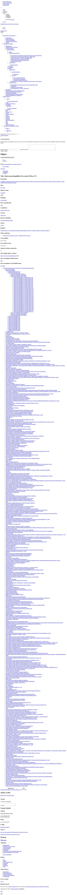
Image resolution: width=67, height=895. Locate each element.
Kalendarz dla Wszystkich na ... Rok (13, 747)
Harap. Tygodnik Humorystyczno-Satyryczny (15, 434)
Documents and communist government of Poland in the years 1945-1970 (26, 55)
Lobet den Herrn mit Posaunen (12, 407)
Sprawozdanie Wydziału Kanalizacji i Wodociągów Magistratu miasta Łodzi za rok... (23, 645)
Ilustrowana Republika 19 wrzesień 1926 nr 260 (24, 298)
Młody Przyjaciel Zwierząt (11, 528)
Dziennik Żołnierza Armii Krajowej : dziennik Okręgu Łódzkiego (19, 433)
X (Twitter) (8, 17)
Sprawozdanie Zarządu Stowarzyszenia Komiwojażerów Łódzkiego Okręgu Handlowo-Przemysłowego (27, 394)
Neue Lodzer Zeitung (10, 269)
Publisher (9, 106)
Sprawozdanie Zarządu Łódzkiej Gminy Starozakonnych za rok (19, 661)
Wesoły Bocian (9, 417)
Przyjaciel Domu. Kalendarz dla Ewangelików (15, 699)
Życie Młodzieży (9, 459)
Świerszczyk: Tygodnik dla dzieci (13, 740)
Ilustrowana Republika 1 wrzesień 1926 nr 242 (23, 277)
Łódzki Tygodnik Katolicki (11, 592)
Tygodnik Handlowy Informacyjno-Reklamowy (16, 466)
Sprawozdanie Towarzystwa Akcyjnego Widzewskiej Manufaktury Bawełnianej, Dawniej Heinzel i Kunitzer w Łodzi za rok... (32, 642)
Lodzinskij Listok (9, 409)
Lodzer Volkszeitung (10, 383)
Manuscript (16, 74)
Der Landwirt (8, 684)
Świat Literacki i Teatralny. (11, 386)
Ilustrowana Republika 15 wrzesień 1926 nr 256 (24, 294)
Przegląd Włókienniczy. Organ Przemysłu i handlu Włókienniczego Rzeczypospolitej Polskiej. (25, 605)
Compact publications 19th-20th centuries (14, 94)
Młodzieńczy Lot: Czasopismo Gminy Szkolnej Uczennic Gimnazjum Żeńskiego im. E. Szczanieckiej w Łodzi (29, 464)
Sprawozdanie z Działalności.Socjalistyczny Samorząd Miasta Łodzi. (20, 500)
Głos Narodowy (9, 609)
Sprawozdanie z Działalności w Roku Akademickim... (17, 761)
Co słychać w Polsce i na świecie (12, 338)
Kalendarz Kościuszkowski (11, 720)
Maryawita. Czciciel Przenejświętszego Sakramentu (16, 580)
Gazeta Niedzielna (9, 565)
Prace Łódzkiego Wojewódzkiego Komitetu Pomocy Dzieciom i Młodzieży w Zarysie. (24, 676)
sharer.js (12, 19)
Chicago (2, 805)
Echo (7, 501)
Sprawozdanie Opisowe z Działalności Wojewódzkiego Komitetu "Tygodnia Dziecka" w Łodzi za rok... (27, 641)
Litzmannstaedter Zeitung (11, 545)
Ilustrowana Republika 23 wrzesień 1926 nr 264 (24, 303)
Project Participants (10, 39)
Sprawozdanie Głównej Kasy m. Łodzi (14, 416)
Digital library (9, 37)
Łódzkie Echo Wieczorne (11, 579)
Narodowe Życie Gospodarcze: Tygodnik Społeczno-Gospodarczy (19, 743)
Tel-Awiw (8, 471)
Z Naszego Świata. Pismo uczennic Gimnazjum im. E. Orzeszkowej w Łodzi (22, 463)
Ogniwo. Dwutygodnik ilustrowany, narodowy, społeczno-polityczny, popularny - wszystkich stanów (27, 716)
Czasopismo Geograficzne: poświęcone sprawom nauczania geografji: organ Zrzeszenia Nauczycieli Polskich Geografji (30, 643)
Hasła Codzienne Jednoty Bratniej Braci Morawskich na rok (18, 702)
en (3, 9)
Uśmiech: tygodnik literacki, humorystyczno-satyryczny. (17, 474)
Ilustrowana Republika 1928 (14, 317)
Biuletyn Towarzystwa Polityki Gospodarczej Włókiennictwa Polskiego (20, 512)
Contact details (6, 876)
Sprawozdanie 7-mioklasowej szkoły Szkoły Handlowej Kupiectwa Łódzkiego (22, 618)
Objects (7, 128)
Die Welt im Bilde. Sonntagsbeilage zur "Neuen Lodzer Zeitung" (19, 518)
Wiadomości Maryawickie (11, 689)
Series (7, 123)
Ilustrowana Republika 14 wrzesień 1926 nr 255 (24, 292)
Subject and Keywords (10, 103)
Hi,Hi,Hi (7, 552)
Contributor (8, 109)
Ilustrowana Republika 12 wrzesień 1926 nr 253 (24, 290)
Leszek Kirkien (4, 200)
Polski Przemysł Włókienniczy (12, 392)
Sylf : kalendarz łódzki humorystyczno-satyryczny (16, 389)
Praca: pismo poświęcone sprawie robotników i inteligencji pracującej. (20, 636)
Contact (7, 42)
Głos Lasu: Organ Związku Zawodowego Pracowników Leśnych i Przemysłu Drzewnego (24, 549)
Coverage (8, 118)
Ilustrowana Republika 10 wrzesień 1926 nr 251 (24, 288)
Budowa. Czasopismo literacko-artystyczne (15, 504)
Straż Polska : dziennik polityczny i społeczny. (15, 384)
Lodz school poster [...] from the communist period (21, 57)
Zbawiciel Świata (9, 583)
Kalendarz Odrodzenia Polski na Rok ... (14, 749)
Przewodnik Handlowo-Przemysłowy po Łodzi (15, 491)
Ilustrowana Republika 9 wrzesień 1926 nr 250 (23, 286)
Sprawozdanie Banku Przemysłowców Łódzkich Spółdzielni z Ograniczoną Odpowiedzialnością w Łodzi (28, 519)
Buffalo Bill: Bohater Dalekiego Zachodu (14, 450)
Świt (7, 525)
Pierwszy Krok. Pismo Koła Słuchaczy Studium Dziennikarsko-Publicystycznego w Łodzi (24, 722)
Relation (7, 117)
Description (8, 104)
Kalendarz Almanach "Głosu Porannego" (14, 610)
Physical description (10, 124)
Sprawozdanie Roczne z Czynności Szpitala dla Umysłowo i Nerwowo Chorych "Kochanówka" (26, 371)
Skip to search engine (7, 2)
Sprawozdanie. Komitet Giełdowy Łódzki (14, 359)
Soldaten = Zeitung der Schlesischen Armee (15, 348)
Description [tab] (5, 171)
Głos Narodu (8, 556)
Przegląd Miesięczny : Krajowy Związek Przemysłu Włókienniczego (20, 568)
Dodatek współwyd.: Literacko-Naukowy (41, 230)
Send (6, 150)
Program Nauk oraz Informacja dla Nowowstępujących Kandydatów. (20, 675)
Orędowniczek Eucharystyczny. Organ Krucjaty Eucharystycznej (19, 484)
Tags (7, 121)
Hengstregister (9, 696)
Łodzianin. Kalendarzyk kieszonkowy (14, 724)
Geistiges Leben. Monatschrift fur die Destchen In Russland (18, 539)
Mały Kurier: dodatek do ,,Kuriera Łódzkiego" (15, 446)
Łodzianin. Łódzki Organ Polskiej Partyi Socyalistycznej (17, 710)
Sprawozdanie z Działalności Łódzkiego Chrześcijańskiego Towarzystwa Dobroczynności (24, 569)
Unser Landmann (9, 630)
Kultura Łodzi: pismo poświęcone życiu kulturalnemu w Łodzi (19, 423)
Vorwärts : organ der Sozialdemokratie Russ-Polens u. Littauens (19, 413)
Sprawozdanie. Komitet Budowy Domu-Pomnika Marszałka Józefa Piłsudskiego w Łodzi (24, 511)
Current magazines (9, 48)
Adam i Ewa (8, 427)
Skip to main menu (7, 1)
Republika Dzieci (4, 230)
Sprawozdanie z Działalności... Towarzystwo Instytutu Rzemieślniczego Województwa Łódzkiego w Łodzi (28, 360)
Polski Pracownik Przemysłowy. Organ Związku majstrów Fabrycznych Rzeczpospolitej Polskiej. (26, 733)
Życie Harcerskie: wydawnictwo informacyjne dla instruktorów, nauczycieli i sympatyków (24, 714)
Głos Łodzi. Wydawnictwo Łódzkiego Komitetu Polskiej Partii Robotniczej (21, 781)
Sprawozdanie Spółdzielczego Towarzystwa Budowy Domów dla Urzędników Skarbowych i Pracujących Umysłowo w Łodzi (32, 377)
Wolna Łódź (8, 635)
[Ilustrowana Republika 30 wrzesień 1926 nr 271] (11, 164)
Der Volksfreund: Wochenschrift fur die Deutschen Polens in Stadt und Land (21, 652)
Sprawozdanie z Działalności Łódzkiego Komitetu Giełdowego (19, 499)
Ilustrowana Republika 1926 (14, 272)
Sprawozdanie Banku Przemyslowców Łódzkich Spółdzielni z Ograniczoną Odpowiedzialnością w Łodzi (28, 760)
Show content (6, 166)
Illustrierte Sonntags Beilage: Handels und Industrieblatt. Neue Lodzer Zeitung (22, 515)
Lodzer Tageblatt (9, 754)
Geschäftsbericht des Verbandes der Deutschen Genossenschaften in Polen (21, 695)
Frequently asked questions (11, 41)
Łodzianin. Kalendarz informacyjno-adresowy (15, 723)
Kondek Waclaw (14, 64)
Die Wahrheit (8, 778)
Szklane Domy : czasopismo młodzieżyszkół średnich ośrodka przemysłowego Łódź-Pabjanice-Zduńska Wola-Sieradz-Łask (31, 390)
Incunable (10, 66)
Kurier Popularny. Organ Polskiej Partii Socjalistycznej (17, 728)
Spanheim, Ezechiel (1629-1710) (20, 80)
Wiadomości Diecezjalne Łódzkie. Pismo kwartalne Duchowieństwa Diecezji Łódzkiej (24, 674)
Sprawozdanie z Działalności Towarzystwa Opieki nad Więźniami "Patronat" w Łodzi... (24, 349)
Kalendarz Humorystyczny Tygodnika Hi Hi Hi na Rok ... (18, 613)
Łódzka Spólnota (9, 614)
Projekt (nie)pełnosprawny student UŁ (14, 95)
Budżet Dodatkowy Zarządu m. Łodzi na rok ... (15, 682)
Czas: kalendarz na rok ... (11, 548)
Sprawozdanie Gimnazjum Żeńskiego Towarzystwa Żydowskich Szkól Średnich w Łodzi (24, 414)
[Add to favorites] (1, 163)
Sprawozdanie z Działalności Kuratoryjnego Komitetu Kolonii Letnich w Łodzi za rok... (24, 646)
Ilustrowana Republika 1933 (14, 322)
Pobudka (7, 697)
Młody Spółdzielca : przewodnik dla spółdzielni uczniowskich (18, 615)
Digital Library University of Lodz (10, 235)
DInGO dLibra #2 (13, 886)
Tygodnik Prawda (9, 331)
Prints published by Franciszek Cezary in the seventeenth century (24, 84)
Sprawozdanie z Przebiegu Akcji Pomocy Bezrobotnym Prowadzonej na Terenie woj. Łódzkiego (26, 738)
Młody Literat (8, 595)
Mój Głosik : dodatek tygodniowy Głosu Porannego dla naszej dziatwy (20, 440)
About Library (6, 35)
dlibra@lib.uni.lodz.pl (5, 827)
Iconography (12, 62)
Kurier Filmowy (9, 406)
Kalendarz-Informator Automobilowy (13, 612)
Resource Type (9, 111)
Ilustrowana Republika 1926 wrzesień (19, 276)
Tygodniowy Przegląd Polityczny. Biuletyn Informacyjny (17, 673)
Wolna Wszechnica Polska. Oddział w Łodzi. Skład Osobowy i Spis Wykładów (22, 576)
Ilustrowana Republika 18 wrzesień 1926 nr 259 (24, 297)
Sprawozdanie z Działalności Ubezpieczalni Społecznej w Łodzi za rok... (21, 649)
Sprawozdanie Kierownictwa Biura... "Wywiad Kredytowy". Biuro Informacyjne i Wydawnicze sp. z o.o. (28, 363)
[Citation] (2, 163)
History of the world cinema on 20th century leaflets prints (23, 56)
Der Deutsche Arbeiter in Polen (12, 378)
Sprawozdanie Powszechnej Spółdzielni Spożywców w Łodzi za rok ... (20, 668)
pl (4, 9)
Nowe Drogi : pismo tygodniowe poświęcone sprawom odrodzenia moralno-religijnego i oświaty (26, 616)
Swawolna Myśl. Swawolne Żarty (13, 600)
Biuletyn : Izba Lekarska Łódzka (12, 677)
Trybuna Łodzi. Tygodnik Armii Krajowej (14, 467)
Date (7, 110)
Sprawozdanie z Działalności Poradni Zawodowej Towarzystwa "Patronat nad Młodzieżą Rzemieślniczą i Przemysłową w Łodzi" (32, 400)
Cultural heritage (10, 49)
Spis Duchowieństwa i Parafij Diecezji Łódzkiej (16, 768)
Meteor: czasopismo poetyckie (12, 461)
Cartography (11, 67)
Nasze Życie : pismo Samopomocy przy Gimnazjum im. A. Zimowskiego (21, 479)
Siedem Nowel (9, 493)
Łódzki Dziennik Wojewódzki (12, 765)
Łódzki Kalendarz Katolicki (11, 729)
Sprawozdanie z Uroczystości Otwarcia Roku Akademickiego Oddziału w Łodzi (22, 660)
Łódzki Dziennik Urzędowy (11, 693)
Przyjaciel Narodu (9, 632)
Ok (1, 891)
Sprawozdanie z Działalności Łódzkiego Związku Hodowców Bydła (20, 574)
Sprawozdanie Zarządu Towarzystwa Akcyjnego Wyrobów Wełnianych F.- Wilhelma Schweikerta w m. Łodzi (28, 350)
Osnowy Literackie (10, 707)
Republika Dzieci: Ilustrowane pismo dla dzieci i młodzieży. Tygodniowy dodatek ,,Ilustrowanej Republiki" (28, 470)
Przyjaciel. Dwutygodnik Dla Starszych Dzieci (15, 700)
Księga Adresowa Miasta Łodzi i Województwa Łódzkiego (18, 727)
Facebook (8, 15)
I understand (21, 888)
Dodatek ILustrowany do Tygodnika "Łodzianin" (16, 628)
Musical (10, 68)
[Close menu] (1, 25)
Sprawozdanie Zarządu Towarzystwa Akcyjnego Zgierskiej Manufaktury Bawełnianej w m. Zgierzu (26, 666)
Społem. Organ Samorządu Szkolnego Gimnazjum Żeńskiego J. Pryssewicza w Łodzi (23, 780)
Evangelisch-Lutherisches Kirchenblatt (14, 430)
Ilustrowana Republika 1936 (14, 325)
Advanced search (4, 135)
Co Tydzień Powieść (10, 343)
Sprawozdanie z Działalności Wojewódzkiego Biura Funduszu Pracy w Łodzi (22, 454)
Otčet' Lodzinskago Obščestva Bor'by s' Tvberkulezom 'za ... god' (19, 744)
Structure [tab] (5, 173)
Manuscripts (12, 69)
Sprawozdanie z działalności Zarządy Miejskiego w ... (17, 559)
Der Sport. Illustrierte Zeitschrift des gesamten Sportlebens (18, 561)
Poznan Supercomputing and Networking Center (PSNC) (37, 886)
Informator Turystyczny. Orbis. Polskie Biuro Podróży (17, 572)
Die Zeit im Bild (9, 457)
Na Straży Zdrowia (10, 757)
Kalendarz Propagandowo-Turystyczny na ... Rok (16, 551)
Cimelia (10, 52)
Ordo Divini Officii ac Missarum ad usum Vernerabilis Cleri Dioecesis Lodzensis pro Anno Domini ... (27, 784)
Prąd (7, 708)
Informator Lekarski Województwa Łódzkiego (15, 575)
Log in (2, 881)
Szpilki (7, 620)
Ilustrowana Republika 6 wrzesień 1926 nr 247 (23, 283)
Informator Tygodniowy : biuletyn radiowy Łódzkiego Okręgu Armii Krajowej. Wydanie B (25, 436)
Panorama (8, 418)
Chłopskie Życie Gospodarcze (12, 447)
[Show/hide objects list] (8, 53)
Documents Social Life (14, 53)
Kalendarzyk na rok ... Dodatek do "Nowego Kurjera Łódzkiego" (19, 726)
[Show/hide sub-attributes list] (6, 99)
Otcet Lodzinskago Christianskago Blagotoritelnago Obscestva (19, 601)
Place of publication (12, 108)
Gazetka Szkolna (9, 571)
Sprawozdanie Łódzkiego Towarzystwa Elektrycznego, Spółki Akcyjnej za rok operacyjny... (25, 599)
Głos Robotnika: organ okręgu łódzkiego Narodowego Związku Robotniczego (22, 340)
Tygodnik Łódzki (9, 402)
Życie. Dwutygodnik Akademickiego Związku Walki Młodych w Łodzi (20, 713)
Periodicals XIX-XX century (12, 47)
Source (7, 115)
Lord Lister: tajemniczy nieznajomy (13, 437)
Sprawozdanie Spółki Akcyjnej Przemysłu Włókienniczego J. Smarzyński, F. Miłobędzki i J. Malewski (27, 376)
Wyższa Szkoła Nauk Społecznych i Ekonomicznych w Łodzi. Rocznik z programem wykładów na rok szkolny (29, 772)
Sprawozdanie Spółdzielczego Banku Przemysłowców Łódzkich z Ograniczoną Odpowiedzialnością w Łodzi (28, 538)
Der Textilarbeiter (9, 686)
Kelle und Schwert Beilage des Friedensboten (15, 405)
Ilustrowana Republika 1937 (14, 326)
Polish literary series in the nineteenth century (15, 90)
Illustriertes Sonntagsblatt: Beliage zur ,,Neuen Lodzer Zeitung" (19, 453)
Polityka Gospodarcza (10, 546)
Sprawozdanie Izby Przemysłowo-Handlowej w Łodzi (17, 346)
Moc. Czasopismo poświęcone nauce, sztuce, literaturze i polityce (19, 731)
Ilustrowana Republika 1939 (14, 329)
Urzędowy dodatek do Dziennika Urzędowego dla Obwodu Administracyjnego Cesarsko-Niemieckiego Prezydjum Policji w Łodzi (33, 560)
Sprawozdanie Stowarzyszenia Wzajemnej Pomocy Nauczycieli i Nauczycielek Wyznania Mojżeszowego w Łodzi (29, 393)
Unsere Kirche (9, 522)
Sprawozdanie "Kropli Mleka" (12, 619)
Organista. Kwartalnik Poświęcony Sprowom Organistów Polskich (19, 602)
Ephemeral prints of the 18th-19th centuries (20, 60)
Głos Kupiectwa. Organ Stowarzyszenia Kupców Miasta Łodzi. (19, 608)
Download (3, 168)
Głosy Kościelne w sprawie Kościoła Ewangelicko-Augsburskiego (19, 432)
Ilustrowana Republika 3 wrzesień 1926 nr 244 (23, 279)
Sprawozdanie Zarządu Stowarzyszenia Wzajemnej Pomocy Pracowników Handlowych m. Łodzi (26, 664)
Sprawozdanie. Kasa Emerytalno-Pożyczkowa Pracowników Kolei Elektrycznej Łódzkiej (24, 356)
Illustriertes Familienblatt (11, 367)
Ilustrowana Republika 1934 (14, 323)
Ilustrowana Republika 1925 (14, 271)
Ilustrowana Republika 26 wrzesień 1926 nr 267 (24, 306)
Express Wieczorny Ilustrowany (12, 492)
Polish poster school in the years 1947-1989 (20, 59)
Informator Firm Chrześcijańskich (13, 444)
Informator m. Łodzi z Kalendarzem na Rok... (15, 439)
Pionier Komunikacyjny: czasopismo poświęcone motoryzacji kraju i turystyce (22, 508)
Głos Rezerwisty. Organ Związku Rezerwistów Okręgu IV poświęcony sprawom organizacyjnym (26, 704)
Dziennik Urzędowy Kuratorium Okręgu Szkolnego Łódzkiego (19, 357)
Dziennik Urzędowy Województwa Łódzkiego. (15, 669)
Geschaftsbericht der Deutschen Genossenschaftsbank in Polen (19, 589)
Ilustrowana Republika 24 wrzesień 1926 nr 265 (24, 304)
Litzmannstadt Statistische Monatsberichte (14, 425)
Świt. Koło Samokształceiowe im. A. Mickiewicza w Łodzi (18, 603)
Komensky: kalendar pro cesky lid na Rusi (14, 420)
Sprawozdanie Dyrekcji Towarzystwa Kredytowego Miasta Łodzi (19, 411)
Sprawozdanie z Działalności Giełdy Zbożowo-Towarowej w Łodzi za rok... (21, 648)
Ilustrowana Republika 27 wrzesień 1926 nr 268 (24, 308)
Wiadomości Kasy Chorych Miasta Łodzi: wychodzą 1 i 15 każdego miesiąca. (22, 567)
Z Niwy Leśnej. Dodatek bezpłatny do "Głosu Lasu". (17, 785)
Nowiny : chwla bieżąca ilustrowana (13, 481)
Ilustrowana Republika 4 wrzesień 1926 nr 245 (23, 281)
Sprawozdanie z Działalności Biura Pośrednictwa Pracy (17, 397)
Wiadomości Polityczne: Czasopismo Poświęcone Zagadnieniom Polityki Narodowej (23, 623)
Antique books (12, 82)
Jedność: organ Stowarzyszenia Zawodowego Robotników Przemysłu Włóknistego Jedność (25, 385)
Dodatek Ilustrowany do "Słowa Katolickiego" (15, 562)
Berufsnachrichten (9, 517)
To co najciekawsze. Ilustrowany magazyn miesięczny (17, 672)
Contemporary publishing (11, 93)
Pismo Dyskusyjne (9, 606)
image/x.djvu (3, 215)
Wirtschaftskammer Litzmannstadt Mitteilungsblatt (16, 650)
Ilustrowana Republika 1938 (14, 328)
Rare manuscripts (16, 72)
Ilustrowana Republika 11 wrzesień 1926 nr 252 (23, 289)
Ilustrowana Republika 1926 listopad (18, 313)
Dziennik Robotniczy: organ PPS (12, 339)
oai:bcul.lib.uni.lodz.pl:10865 (7, 220)
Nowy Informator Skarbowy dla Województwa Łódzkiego (18, 629)
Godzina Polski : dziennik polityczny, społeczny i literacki (18, 333)
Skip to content (6, 4)
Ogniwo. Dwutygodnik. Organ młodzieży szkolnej (16, 483)
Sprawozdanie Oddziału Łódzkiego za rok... (15, 640)
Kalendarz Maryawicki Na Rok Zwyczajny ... (15, 748)
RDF (2, 260)
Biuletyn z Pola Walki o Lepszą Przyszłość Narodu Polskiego (18, 554)
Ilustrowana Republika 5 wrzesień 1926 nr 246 (23, 282)
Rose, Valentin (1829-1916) (19, 77)
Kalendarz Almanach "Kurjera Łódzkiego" (14, 751)
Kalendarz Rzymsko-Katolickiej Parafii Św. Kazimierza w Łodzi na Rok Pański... (23, 438)
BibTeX (4, 160)
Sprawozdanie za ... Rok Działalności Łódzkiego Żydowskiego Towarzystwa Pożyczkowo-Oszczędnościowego (29, 776)
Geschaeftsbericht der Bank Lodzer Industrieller (16, 542)
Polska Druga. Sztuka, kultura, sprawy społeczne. (16, 691)
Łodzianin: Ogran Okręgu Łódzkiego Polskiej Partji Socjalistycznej (20, 756)
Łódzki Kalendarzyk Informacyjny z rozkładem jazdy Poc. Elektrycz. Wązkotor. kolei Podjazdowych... (27, 730)
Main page (3, 840)
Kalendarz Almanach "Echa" (12, 745)
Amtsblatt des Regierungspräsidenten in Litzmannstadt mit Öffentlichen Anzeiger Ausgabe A (25, 767)
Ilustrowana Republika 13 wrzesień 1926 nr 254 (24, 291)
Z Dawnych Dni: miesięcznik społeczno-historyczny (16, 656)
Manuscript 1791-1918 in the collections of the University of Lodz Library (26, 81)
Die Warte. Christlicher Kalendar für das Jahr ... (15, 775)
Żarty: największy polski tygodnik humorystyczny (16, 715)
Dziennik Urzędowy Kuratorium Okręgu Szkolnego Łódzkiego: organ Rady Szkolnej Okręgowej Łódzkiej (28, 342)
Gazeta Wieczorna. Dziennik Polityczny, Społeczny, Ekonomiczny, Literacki (21, 709)
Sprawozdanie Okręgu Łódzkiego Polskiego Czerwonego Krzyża (19, 737)
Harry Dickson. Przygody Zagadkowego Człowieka (16, 445)
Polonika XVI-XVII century (17, 87)
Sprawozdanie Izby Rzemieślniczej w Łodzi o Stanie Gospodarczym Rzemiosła (22, 736)
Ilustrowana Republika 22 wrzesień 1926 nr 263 (24, 302)
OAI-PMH (3, 265)
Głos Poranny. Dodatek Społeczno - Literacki (15, 706)
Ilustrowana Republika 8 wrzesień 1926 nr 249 (23, 285)
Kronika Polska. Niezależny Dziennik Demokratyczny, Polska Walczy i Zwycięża (23, 753)
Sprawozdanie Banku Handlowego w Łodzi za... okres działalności (20, 529)
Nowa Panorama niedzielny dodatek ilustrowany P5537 (20, 230)
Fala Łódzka (8, 578)
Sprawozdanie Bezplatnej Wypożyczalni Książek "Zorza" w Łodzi (19, 498)
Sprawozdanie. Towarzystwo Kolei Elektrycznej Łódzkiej (18, 521)
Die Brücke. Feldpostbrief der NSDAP (14, 514)
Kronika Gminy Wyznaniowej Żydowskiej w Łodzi (16, 777)
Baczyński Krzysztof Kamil (19, 79)
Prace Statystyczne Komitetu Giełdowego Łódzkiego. (17, 680)
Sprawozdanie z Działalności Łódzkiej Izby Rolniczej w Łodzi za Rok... (21, 520)
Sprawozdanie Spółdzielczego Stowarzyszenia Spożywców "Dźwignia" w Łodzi (22, 373)
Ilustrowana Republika (10, 270)
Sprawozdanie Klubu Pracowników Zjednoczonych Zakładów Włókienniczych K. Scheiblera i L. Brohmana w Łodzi (30, 364)
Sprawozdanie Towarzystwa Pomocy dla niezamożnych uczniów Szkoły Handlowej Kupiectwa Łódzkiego (28, 637)
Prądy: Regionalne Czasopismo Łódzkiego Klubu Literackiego (19, 553)
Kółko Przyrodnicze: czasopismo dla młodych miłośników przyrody (20, 419)
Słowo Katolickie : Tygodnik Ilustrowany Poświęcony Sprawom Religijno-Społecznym (24, 540)
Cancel (2, 150)
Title (8, 99)
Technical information (10, 40)
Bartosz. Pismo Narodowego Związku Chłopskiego (16, 497)
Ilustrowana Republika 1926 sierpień (18, 275)
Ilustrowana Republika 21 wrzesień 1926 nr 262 (24, 301)
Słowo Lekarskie (9, 701)
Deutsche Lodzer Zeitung (11, 353)
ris (3, 159)
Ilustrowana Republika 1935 (14, 324)
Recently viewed (8, 126)
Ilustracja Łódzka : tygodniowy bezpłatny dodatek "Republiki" (19, 412)
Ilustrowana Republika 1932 (14, 321)
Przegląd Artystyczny (10, 566)
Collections (5, 43)
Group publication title (13, 101)
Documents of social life (16, 61)
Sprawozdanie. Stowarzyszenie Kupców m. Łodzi (16, 396)
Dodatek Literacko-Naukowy (14, 330)
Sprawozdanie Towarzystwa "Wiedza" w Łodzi (15, 634)
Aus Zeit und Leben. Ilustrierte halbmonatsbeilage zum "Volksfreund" (20, 681)
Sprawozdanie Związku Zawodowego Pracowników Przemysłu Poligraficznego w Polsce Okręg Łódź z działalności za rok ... (32, 667)
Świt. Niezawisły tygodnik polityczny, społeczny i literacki (18, 468)
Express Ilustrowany (10, 337)
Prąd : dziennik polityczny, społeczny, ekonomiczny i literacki (18, 344)
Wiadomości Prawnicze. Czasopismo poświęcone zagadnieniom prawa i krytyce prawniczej (25, 465)
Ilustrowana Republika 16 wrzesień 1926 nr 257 (24, 295)
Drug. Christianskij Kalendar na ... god (14, 687)
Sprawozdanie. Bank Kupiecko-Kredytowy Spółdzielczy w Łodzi (19, 410)
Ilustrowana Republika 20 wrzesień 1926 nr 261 (24, 299)
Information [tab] (5, 172)
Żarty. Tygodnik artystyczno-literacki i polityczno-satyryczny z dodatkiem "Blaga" (23, 458)
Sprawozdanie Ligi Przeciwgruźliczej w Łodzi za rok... (17, 639)
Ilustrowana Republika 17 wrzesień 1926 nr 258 (24, 296)
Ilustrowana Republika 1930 (14, 319)
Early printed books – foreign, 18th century (20, 88)
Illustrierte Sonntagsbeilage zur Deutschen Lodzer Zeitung (18, 473)
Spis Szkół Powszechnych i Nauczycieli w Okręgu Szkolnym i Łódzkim (21, 495)
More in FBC (3, 795)
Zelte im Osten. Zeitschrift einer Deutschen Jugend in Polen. (18, 585)
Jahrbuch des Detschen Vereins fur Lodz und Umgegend (17, 370)
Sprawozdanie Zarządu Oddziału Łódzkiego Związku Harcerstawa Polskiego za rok (23, 662)
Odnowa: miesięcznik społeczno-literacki (14, 505)
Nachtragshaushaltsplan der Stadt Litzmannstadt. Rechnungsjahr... (19, 478)
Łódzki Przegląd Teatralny (11, 591)
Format (7, 113)
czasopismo (3, 192)
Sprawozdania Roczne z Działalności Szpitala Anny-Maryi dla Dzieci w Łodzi (22, 403)
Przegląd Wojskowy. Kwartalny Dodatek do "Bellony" (17, 771)
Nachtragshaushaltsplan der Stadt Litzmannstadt (16, 596)
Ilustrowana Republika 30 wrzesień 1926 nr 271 (24, 311)
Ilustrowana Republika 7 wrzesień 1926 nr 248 (23, 284)
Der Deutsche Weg (10, 379)
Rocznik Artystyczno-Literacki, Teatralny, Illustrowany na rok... (19, 783)
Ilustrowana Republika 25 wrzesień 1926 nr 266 (24, 305)
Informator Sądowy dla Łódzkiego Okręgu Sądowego (17, 547)
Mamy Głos (8, 460)
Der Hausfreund (9, 382)
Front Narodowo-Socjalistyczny (12, 587)
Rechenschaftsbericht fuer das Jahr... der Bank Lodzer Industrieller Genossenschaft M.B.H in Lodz (26, 541)
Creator (7, 102)
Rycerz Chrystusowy (10, 494)
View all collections (7, 854)
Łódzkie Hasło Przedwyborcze (12, 593)
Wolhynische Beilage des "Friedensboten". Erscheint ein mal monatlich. (20, 582)
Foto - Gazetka (9, 688)
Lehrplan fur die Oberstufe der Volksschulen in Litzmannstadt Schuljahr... (21, 424)
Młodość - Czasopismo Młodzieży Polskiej (14, 594)
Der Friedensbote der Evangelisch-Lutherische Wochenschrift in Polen (20, 694)
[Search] (18, 134)
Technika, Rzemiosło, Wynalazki (12, 670)
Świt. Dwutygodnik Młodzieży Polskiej (14, 742)
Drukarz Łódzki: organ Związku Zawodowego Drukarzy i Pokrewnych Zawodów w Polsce (25, 573)
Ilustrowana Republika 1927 (14, 316)
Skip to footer (6, 5)
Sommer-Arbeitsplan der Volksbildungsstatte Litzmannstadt (18, 770)
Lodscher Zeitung (9, 533)
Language (8, 116)
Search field (3, 134)
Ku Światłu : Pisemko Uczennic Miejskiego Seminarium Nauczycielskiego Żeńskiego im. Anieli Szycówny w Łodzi (30, 527)
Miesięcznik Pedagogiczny (11, 755)
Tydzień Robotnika (10, 404)
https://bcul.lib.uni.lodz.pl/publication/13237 (10, 255)
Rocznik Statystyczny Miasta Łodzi (13, 524)
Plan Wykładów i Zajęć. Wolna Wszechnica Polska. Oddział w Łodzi (20, 486)
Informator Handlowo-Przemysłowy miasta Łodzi (16, 443)
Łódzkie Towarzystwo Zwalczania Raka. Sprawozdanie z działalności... (21, 762)
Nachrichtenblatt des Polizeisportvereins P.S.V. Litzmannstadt (18, 477)
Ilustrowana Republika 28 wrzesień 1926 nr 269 (24, 309)
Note (7, 122)
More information (14, 888)
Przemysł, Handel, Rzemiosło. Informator (14, 703)
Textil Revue (8, 472)
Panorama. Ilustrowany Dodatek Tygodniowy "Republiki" (18, 526)
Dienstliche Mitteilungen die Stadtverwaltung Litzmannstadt (18, 355)
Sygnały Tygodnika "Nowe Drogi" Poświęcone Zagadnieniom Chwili (20, 387)
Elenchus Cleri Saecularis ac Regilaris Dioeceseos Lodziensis (18, 429)
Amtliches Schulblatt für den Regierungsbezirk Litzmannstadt (18, 452)
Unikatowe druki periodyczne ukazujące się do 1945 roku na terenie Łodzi (18, 268)
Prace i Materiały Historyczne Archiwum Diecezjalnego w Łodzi (19, 487)
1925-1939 (3, 187)
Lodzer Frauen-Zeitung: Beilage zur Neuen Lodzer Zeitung (18, 426)
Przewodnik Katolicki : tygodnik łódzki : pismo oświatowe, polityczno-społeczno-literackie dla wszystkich (28, 490)
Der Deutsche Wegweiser (11, 380)
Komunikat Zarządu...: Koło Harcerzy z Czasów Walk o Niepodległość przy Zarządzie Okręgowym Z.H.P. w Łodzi (30, 421)
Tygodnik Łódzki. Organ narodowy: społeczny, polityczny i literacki (20, 506)
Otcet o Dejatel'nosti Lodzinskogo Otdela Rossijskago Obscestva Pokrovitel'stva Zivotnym (24, 485)
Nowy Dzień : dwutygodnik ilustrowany (14, 758)
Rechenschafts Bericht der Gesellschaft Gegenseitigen (17, 626)
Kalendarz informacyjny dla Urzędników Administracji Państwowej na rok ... (22, 718)
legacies (14, 75)
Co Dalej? (8, 335)
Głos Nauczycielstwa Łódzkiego (12, 558)
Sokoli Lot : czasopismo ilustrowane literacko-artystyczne (18, 544)
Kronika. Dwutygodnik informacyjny (13, 721)
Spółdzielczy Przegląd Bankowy (12, 735)
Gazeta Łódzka (9, 581)
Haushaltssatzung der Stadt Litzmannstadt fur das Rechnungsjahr (19, 358)
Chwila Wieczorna (9, 683)
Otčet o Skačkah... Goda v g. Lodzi (13, 734)
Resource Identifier (10, 114)
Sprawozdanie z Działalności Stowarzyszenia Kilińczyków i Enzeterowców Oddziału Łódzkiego (26, 345)
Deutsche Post (9, 336)
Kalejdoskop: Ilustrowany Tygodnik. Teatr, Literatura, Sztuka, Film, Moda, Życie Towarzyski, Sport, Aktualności (29, 531)
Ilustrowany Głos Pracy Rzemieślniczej (14, 369)
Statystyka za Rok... (10, 782)
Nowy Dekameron (9, 586)
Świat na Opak (9, 659)
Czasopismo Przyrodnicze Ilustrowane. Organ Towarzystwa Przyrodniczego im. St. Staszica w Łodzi (27, 653)
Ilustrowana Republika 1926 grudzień (19, 315)
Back (2, 32)
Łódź (2, 205)
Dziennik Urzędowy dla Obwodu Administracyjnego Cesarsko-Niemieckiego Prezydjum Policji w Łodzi (27, 451)
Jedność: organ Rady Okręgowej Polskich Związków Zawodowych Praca (21, 375)
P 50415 (2, 225)
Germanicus (13, 86)
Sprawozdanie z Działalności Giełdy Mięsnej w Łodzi (17, 399)
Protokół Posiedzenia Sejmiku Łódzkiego (14, 627)
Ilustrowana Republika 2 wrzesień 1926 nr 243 (23, 278)
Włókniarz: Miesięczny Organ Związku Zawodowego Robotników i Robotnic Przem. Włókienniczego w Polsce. (29, 475)
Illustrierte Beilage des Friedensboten (13, 362)
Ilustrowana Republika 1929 (14, 318)
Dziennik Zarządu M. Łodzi (11, 774)
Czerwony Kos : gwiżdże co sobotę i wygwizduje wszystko (18, 351)
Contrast (5, 12)
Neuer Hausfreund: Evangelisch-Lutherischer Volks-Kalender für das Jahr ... (21, 711)
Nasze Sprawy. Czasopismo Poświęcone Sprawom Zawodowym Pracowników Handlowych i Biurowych (28, 598)
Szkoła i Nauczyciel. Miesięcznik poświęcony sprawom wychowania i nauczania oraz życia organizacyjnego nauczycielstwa (31, 513)
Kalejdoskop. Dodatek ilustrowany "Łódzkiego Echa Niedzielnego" (20, 441)
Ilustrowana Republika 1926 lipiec (18, 274)
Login (4, 21)
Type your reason (24, 149)
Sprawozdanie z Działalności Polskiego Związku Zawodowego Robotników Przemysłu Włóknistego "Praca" (28, 633)
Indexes (5, 96)
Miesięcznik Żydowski (10, 564)
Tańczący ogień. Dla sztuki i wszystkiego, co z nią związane (18, 507)
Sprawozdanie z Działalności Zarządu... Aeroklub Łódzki (18, 372)
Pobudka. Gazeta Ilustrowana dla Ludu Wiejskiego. (16, 607)
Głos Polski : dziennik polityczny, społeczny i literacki (17, 332)
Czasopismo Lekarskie (10, 448)
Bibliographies (9, 46)
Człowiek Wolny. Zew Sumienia (12, 352)
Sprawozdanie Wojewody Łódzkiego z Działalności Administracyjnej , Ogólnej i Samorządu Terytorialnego (28, 537)
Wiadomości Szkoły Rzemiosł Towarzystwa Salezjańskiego (18, 398)
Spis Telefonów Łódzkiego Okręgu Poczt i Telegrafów (17, 769)
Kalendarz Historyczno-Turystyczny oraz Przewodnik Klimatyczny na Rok (21, 717)
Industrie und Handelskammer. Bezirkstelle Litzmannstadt (18, 555)
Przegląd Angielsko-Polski (11, 488)
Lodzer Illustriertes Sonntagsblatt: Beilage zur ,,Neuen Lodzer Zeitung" (20, 431)
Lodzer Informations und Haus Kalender (14, 532)
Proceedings (8, 89)
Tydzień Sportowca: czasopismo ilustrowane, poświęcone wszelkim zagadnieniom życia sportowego (26, 510)
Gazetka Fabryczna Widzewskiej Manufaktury (15, 588)
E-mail (7, 14)
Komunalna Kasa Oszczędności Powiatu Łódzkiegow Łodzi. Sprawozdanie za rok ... (23, 663)
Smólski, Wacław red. (5, 210)
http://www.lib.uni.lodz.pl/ (6, 832)
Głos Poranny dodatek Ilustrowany (13, 647)
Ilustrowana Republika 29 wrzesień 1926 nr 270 (24, 310)
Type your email (4, 149)
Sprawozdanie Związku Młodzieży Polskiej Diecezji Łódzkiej (18, 456)
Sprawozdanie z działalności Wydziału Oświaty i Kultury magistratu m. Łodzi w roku (23, 657)
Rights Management (10, 120)
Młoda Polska (8, 679)
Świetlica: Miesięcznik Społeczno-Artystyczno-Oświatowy (18, 741)
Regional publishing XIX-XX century (13, 91)
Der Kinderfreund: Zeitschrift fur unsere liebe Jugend (17, 621)
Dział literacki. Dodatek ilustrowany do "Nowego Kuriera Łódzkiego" (20, 502)
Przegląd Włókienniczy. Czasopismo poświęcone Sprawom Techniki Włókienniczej (23, 690)
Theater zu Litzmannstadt (11, 625)
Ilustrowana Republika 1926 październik (19, 312)
